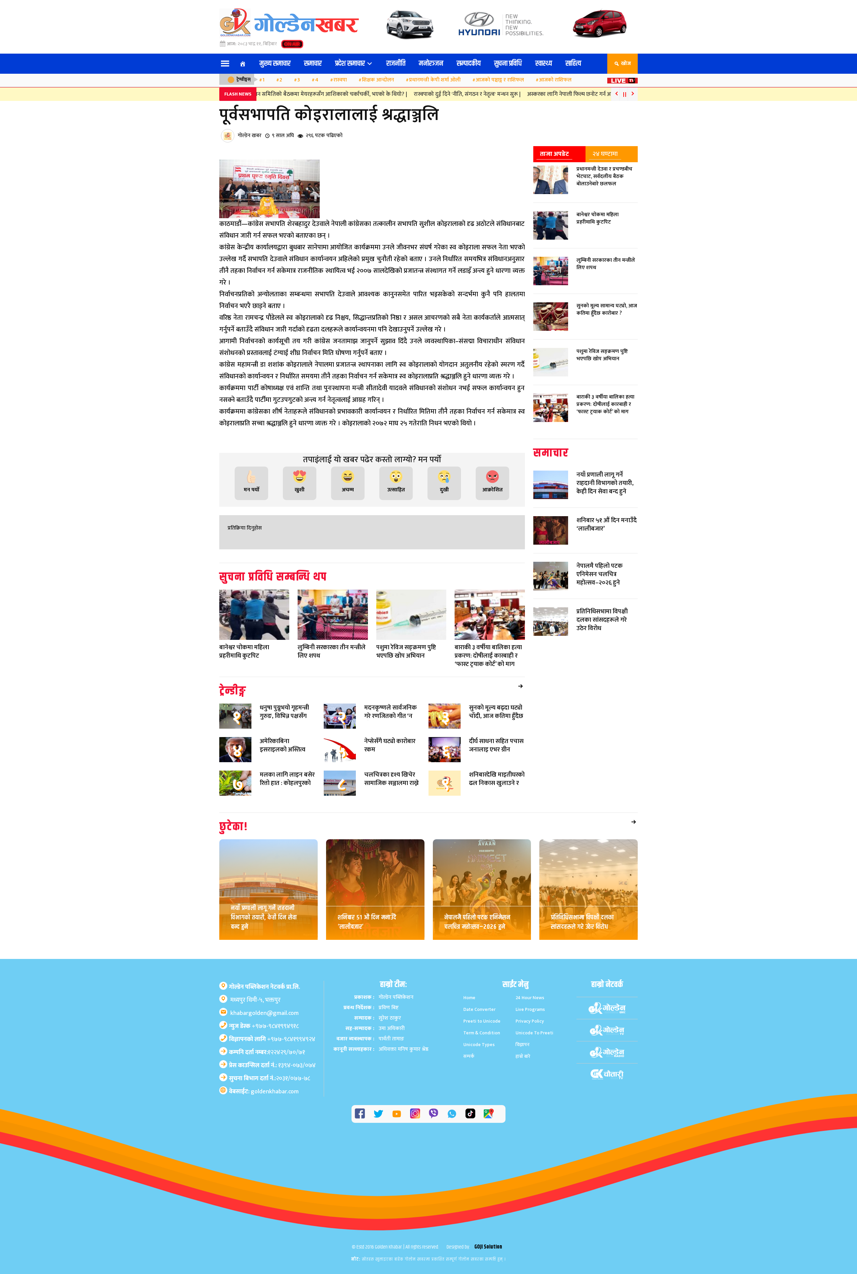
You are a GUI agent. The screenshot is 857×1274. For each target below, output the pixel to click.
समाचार (313, 63)
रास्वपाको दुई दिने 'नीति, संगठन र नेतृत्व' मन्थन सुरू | (441, 94)
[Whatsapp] (452, 1114)
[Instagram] (415, 1113)
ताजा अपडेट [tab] (554, 153)
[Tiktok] (470, 1113)
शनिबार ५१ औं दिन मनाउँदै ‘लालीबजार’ (367, 922)
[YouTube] (397, 1114)
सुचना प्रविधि (508, 63)
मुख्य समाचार (275, 63)
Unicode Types (479, 1044)
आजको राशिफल (555, 79)
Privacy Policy (530, 1021)
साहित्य (573, 63)
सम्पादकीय (469, 63)
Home (469, 998)
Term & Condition (481, 1033)
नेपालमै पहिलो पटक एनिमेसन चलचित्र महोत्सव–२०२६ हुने (478, 922)
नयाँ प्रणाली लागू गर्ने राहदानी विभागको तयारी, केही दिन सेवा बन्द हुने (264, 917)
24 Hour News (530, 998)
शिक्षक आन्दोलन (378, 79)
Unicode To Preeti (534, 1033)
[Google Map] (489, 1113)
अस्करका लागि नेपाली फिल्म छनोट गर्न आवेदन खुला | (555, 94)
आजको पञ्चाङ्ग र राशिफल (500, 79)
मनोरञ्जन (431, 63)
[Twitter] (378, 1114)
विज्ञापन (523, 1044)
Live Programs (530, 1009)
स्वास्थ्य (543, 63)
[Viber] (433, 1113)
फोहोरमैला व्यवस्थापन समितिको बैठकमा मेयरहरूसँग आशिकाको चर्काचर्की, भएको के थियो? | (285, 94)
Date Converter (479, 1009)
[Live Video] (622, 78)
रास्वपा (340, 79)
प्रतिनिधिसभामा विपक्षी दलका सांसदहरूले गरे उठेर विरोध (582, 922)
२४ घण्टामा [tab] (605, 153)
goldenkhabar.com (275, 1092)
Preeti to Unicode (481, 1021)
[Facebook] (360, 1113)
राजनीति (395, 63)
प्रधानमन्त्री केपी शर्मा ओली (435, 79)
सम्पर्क (468, 1056)
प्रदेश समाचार (350, 63)
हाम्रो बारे (523, 1056)
